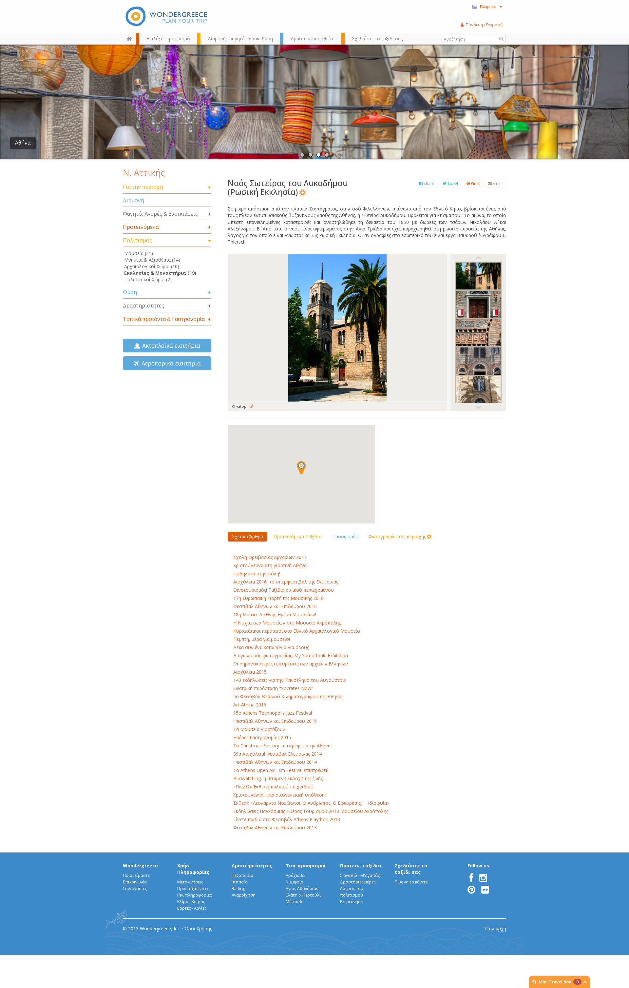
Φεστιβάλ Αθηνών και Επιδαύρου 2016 (275, 606)
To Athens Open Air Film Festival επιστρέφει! (280, 770)
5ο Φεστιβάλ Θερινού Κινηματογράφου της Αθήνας (288, 696)
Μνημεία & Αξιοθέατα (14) (152, 260)
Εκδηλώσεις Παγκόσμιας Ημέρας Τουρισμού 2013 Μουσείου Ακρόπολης (310, 811)
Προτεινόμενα (141, 226)
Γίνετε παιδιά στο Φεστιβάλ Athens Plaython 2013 (286, 819)
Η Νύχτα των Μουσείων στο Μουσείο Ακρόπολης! (287, 623)
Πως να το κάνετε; (411, 882)
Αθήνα (22, 142)
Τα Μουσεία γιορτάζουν (259, 729)
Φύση (130, 292)
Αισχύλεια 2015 (250, 672)
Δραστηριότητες (143, 305)
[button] (301, 467)
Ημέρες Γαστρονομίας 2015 (262, 737)
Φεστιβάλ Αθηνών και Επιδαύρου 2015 (275, 721)
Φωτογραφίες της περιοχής (397, 536)
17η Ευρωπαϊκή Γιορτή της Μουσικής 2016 (278, 598)
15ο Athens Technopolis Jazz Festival (272, 713)
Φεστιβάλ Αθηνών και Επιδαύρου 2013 (275, 827)
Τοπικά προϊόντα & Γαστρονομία (164, 319)
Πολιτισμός (137, 240)
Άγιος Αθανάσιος (302, 888)
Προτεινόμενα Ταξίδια (297, 536)
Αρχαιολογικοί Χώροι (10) (151, 266)
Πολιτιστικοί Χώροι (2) (148, 279)
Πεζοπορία (242, 875)
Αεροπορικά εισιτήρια (169, 363)
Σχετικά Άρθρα (247, 536)
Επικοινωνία (135, 882)
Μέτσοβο (295, 901)
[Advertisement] (167, 428)
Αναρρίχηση (244, 895)
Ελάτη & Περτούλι (303, 895)
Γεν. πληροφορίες (194, 895)
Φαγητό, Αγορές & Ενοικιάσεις (160, 213)
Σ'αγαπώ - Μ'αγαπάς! (360, 875)
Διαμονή (133, 200)
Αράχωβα (295, 875)
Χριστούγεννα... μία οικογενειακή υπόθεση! (279, 795)
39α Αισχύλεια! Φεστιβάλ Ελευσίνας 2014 (277, 754)
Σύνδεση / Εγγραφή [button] (484, 24)
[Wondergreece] (167, 16)
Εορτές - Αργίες (191, 908)
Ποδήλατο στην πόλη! (256, 573)
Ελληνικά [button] (491, 6)
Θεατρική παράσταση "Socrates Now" (273, 688)
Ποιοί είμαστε (136, 875)
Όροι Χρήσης (198, 928)
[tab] (167, 187)
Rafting (238, 888)
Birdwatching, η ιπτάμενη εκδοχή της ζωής (278, 778)
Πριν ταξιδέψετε (193, 888)
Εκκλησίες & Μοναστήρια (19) (160, 273)
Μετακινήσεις (190, 882)
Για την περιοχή (143, 186)
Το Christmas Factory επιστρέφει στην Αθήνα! (282, 745)
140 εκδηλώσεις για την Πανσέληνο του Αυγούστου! (289, 680)
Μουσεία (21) (138, 253)
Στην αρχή (495, 928)
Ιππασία (240, 882)
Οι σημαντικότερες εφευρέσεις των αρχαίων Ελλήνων (290, 664)
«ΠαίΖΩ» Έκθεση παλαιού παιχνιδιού (273, 786)
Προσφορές (344, 536)
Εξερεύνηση (351, 901)
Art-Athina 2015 (249, 704)
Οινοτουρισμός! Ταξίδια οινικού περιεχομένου (283, 590)
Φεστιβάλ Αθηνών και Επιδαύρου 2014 (275, 762)
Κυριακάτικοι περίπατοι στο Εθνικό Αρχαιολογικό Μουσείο (296, 631)
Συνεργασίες (135, 888)
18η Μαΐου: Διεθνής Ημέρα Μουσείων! (274, 614)
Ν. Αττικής (144, 172)
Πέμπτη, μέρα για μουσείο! (261, 639)
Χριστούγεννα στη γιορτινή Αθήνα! (270, 565)
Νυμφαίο (294, 882)
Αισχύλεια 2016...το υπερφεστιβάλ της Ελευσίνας (285, 582)
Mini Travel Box (559, 982)
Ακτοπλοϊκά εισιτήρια (169, 345)
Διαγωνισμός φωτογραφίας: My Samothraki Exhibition (290, 655)
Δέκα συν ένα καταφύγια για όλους (271, 647)
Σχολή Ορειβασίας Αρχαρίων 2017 (270, 557)
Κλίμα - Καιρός (191, 901)
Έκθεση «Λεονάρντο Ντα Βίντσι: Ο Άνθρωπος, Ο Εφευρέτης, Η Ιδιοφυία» (311, 803)
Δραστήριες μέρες (357, 882)
